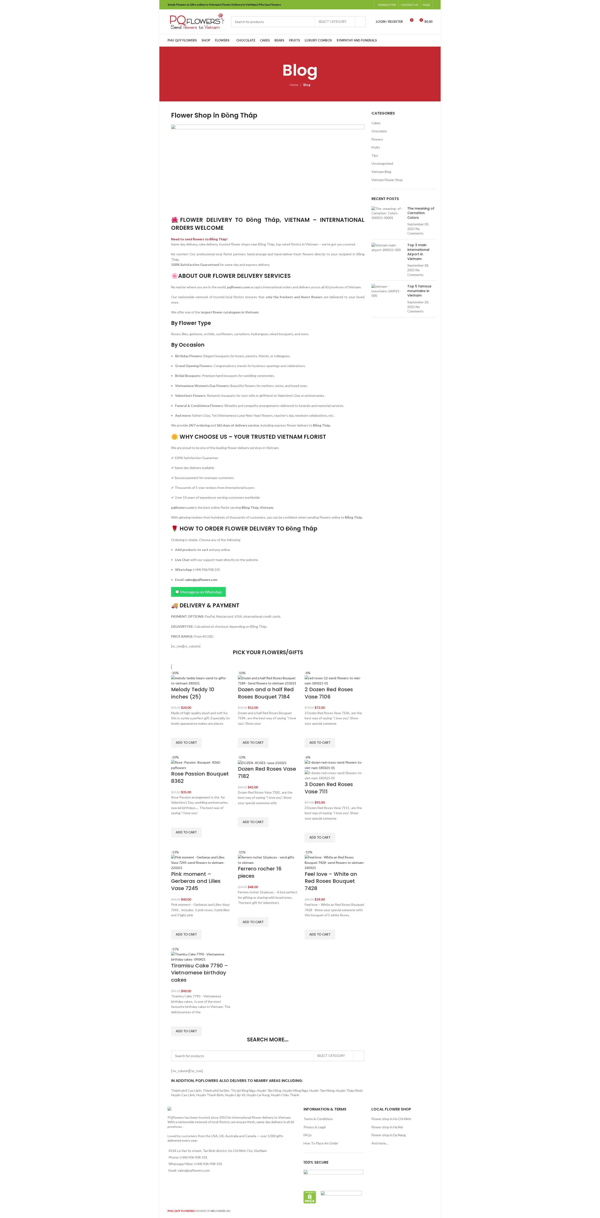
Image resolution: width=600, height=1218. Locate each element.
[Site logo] (197, 21)
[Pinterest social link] (357, 4)
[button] (186, 743)
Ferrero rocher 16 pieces (259, 872)
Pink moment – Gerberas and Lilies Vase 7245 (196, 881)
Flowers (377, 139)
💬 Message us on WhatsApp (198, 592)
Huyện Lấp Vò (235, 1095)
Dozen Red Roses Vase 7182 (267, 772)
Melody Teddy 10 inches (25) (192, 693)
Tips (374, 155)
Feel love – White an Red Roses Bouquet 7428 (331, 881)
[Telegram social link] (369, 4)
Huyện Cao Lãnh (183, 1095)
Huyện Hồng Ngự (295, 1090)
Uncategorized (382, 163)
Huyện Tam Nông (321, 1090)
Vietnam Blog (381, 172)
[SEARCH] (360, 21)
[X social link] (351, 4)
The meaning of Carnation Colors (420, 213)
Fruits (375, 147)
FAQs (308, 1135)
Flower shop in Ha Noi (387, 1127)
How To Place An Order (321, 1143)
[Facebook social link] (345, 4)
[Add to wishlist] (177, 732)
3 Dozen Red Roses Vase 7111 (329, 788)
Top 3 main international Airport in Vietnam (418, 252)
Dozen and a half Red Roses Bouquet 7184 (266, 693)
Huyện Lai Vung (258, 1095)
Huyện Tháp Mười (349, 1090)
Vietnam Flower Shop (387, 180)
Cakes (376, 123)
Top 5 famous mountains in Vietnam (419, 291)
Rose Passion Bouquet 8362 (200, 777)
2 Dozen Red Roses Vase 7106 (329, 693)
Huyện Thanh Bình (210, 1095)
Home (294, 85)
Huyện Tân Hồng (269, 1090)
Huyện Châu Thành (285, 1095)
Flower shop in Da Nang (388, 1135)
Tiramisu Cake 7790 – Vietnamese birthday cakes (199, 973)
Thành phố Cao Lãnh (186, 1090)
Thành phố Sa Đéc (216, 1090)
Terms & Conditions (318, 1119)
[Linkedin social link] (363, 4)
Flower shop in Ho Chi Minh (391, 1119)
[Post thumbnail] (387, 221)
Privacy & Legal (315, 1127)
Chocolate (379, 131)
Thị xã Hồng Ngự (243, 1090)
